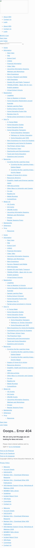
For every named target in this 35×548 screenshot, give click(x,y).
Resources (7, 159)
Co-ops (9, 191)
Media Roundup (12, 196)
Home (6, 48)
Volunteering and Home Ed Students (19, 143)
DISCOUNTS (8, 472)
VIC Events (11, 204)
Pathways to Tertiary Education (21, 135)
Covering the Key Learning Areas (18, 162)
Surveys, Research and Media (17, 77)
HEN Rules (7, 499)
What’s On (7, 202)
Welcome (7, 467)
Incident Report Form (11, 496)
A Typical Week (12, 122)
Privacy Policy (5, 463)
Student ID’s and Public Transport (18, 82)
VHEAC (9, 61)
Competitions (11, 199)
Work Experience (13, 74)
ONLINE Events (12, 209)
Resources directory (14, 178)
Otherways (7, 225)
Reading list (11, 194)
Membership (8, 223)
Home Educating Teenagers (16, 130)
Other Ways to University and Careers (20, 188)
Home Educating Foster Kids (17, 111)
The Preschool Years (14, 148)
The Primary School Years (16, 146)
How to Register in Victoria (16, 98)
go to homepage (14, 447)
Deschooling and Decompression (18, 151)
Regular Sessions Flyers (15, 220)
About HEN (7, 17)
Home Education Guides (15, 125)
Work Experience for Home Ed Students (20, 140)
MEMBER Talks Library (11, 491)
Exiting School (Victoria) (15, 109)
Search (2, 43)
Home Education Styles (15, 127)
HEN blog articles (13, 186)
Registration (8, 93)
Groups (9, 217)
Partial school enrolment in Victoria (19, 117)
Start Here (10, 53)
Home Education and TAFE (20, 138)
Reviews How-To (13, 114)
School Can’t (11, 58)
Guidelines (7, 493)
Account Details (9, 469)
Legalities (10, 95)
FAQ (8, 55)
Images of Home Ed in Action (17, 175)
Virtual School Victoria (15, 90)
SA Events (10, 207)
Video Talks (11, 66)
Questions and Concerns (15, 156)
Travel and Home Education (16, 154)
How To (6, 119)
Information (7, 50)
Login (5, 22)
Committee (7, 501)
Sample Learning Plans (15, 106)
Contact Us (7, 19)
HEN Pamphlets (12, 79)
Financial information (14, 63)
